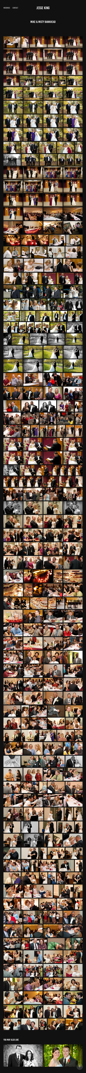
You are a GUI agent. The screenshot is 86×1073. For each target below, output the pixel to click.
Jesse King (43, 8)
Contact (15, 8)
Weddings (6, 8)
